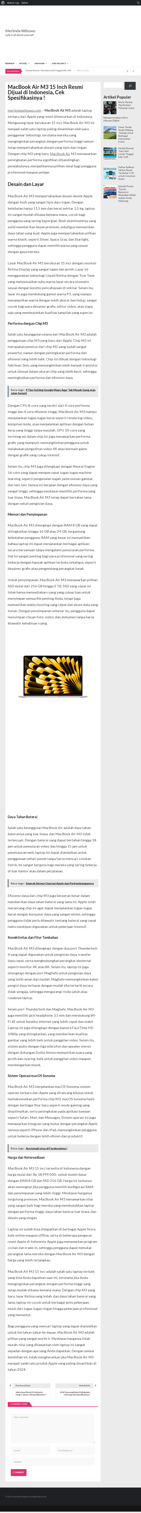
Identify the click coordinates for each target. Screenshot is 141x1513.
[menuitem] (3, 3)
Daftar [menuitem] (24, 2)
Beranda (9, 63)
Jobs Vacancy (59, 63)
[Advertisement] (92, 33)
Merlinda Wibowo (20, 31)
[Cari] (130, 86)
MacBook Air (60, 154)
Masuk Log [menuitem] (13, 2)
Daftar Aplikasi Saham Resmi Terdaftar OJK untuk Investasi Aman (56, 71)
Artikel (23, 63)
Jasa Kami (39, 63)
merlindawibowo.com (24, 110)
